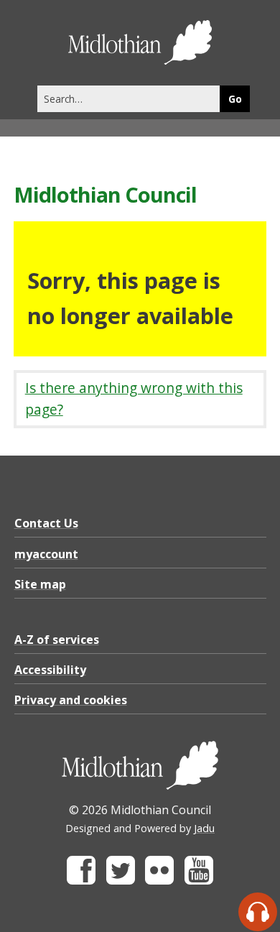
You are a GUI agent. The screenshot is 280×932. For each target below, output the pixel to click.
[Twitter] (120, 880)
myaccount (46, 554)
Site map (40, 584)
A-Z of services (56, 639)
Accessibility (50, 670)
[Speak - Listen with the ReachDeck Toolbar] (257, 911)
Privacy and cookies (70, 700)
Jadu (204, 828)
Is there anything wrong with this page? (134, 399)
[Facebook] (81, 880)
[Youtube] (199, 880)
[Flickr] (159, 880)
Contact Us (46, 523)
